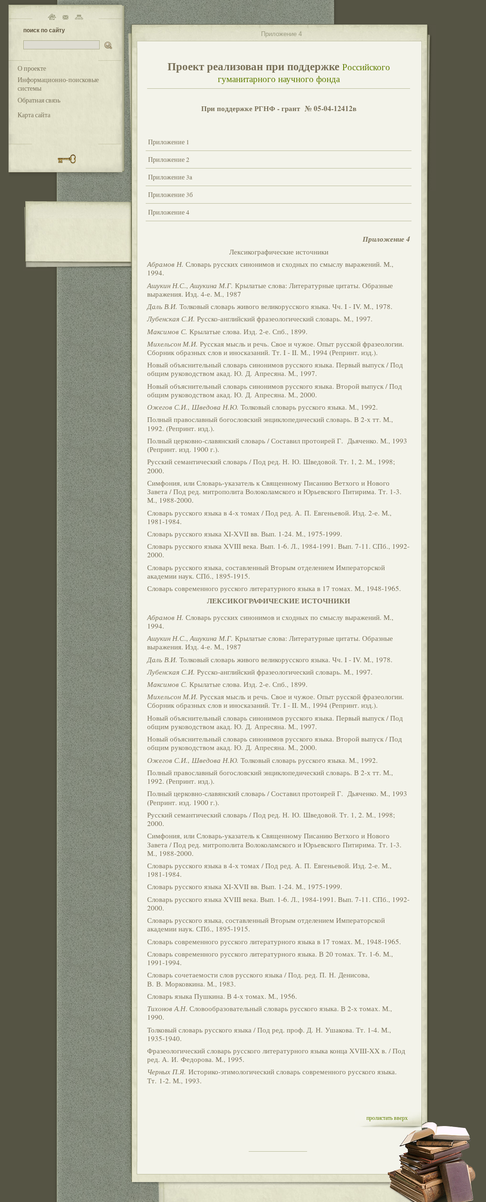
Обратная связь (39, 100)
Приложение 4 (168, 212)
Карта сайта (34, 115)
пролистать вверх (387, 1117)
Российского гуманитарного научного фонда (304, 73)
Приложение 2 (168, 159)
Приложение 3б (170, 194)
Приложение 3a (170, 177)
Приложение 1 (168, 142)
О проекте (32, 68)
